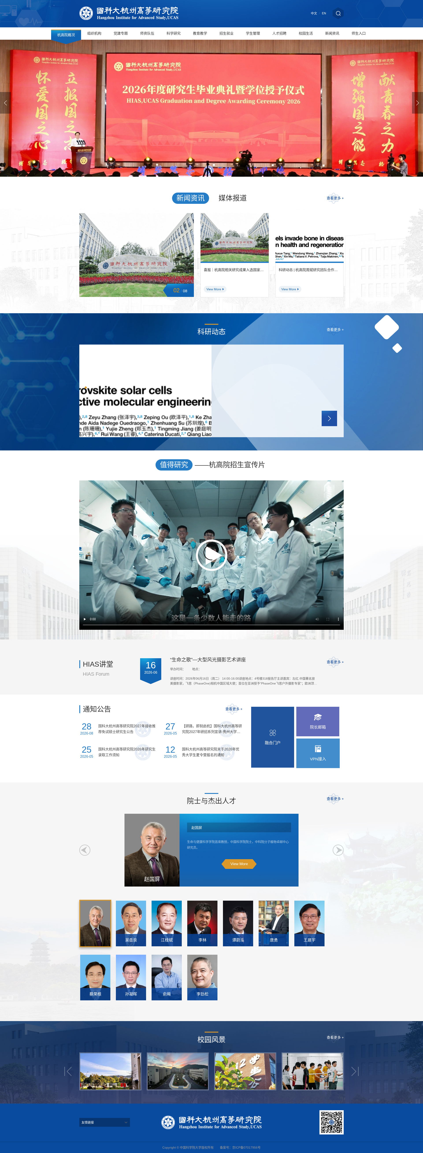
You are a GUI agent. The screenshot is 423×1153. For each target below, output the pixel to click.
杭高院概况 (66, 35)
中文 (314, 13)
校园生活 (306, 33)
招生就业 (226, 33)
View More (239, 864)
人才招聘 (279, 33)
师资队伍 (147, 33)
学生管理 (253, 33)
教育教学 (200, 33)
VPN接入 (318, 759)
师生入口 (359, 33)
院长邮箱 (318, 727)
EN (324, 13)
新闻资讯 (332, 33)
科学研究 (174, 33)
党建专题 (121, 33)
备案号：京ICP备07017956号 (240, 1147)
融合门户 (273, 743)
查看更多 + (335, 198)
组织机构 (94, 33)
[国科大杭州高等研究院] (128, 13)
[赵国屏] (95, 923)
